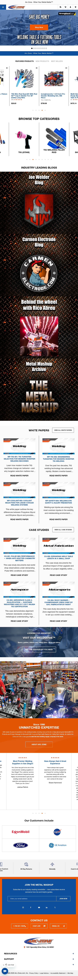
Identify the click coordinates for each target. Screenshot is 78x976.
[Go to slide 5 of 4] (45, 813)
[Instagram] (23, 907)
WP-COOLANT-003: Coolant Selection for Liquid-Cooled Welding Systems (19, 503)
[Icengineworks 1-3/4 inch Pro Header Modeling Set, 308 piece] (24, 78)
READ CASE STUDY (19, 575)
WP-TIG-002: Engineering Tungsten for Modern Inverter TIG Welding (58, 459)
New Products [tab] (42, 61)
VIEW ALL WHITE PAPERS (63, 430)
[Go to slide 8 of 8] (48, 159)
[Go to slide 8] (46, 48)
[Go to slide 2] (34, 48)
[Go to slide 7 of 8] (45, 159)
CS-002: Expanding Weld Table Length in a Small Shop (58, 557)
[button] (39, 27)
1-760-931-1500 (18, 926)
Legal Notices (44, 973)
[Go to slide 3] (36, 48)
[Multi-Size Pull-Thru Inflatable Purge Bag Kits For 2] (53, 78)
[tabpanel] (54, 86)
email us (55, 926)
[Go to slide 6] (42, 48)
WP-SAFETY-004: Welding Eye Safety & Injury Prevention (58, 502)
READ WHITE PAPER (19, 475)
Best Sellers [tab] (57, 61)
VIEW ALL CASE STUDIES (63, 530)
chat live (36, 926)
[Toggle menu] (3, 7)
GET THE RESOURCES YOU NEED (39, 649)
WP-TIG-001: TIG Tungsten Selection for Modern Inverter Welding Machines (19, 459)
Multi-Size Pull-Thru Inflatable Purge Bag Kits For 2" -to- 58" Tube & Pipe (53, 95)
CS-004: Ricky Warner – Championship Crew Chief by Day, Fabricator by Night (58, 602)
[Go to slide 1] (31, 48)
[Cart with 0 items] (75, 7)
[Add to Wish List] (7, 68)
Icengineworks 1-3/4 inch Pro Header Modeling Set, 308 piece (23, 95)
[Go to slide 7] (44, 48)
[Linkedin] (46, 907)
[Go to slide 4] (38, 48)
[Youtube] (39, 907)
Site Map (70, 973)
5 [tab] (45, 110)
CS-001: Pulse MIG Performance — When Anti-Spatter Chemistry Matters (19, 558)
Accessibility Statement (58, 973)
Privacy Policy (33, 973)
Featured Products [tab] (24, 61)
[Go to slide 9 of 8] (51, 159)
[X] (54, 907)
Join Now (63, 899)
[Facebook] (30, 907)
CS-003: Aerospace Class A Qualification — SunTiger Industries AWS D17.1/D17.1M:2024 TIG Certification (19, 603)
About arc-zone (39, 744)
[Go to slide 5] (40, 48)
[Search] (60, 7)
